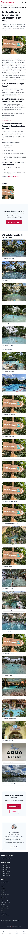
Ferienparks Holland (4, 865)
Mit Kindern (3, 910)
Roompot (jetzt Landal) (5, 894)
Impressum (3, 923)
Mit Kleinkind (3, 912)
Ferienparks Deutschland (5, 867)
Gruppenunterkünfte (4, 906)
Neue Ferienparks (4, 904)
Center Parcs (3, 884)
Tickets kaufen (5, 117)
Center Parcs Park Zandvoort (9, 5)
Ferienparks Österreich (5, 871)
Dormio (2, 892)
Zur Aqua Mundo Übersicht (14, 222)
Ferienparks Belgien (4, 869)
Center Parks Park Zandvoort (13, 176)
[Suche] (22, 2)
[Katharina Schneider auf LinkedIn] (17, 847)
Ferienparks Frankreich (5, 875)
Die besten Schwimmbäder (6, 902)
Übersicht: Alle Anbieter (5, 882)
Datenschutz (8, 923)
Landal (2, 886)
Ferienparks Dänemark (5, 873)
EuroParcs (3, 888)
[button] (8, 192)
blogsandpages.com (17, 926)
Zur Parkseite (14, 811)
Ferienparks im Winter (5, 908)
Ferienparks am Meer (5, 900)
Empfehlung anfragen (5, 914)
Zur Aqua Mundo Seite (6, 120)
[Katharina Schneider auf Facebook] (11, 847)
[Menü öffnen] (25, 2)
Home (2, 5)
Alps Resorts (3, 890)
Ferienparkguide (7, 2)
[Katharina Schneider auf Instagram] (14, 847)
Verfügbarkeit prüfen (14, 806)
